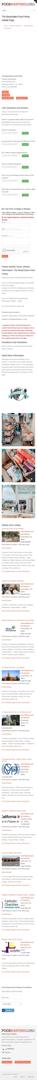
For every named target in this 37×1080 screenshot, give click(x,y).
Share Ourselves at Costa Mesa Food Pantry (18, 620)
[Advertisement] (18, 50)
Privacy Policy (6, 1045)
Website (5, 92)
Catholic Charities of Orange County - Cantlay (18, 895)
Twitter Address (8, 98)
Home (5, 25)
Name (6, 222)
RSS (3, 1049)
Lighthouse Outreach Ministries (13, 581)
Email (4, 548)
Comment (7, 235)
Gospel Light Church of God (12, 939)
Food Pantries (18, 5)
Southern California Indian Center (14, 811)
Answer (25, 133)
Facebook (6, 95)
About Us (22, 1076)
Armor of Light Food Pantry (11, 853)
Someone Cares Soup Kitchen (13, 529)
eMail (11, 229)
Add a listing (6, 1052)
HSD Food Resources (22, 1062)
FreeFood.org (7, 1062)
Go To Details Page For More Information (15, 571)
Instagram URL (22, 98)
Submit (5, 256)
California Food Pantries (15, 25)
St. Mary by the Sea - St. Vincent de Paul (16, 712)
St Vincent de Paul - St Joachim (13, 667)
